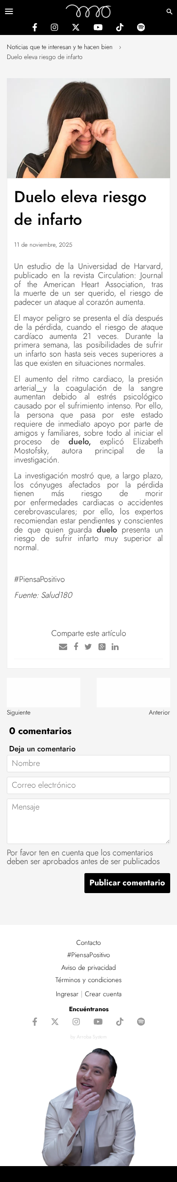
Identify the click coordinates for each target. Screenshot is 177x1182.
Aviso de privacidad (88, 968)
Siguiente (18, 712)
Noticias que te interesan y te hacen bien (60, 46)
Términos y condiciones (88, 980)
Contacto (88, 943)
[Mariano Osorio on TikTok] (119, 28)
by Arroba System (88, 1036)
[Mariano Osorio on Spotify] (141, 28)
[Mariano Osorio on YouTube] (98, 28)
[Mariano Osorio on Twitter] (76, 28)
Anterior (159, 712)
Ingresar (67, 994)
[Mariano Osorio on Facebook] (34, 28)
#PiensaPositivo (88, 955)
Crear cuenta (103, 994)
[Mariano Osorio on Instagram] (54, 28)
